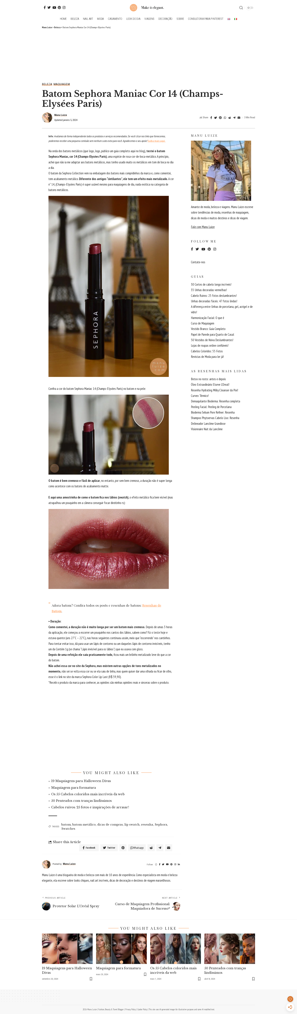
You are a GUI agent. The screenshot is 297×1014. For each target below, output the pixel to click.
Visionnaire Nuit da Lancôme (207, 429)
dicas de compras (110, 824)
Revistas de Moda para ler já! (207, 357)
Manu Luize (60, 115)
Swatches (68, 828)
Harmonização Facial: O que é (207, 318)
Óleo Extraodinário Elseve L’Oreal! (210, 384)
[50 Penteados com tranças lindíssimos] (229, 949)
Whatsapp (138, 848)
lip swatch (132, 824)
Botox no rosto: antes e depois (208, 379)
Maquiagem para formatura (73, 788)
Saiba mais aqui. (157, 141)
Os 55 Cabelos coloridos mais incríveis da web (88, 794)
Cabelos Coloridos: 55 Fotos (207, 351)
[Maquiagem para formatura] (121, 949)
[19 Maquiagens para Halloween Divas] (67, 949)
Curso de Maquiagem (202, 323)
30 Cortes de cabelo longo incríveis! (211, 284)
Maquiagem (61, 84)
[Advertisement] (148, 55)
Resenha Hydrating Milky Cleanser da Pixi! (214, 390)
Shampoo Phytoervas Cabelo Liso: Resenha (215, 418)
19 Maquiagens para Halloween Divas (81, 781)
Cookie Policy (142, 1009)
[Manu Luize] (148, 8)
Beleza (47, 84)
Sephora (161, 824)
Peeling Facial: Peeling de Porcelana (211, 407)
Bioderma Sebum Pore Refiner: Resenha (213, 412)
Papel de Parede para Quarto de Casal (212, 334)
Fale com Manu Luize (203, 227)
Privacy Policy (130, 1009)
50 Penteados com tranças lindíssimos (81, 801)
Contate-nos (198, 262)
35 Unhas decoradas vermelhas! (209, 290)
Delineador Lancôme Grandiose (208, 423)
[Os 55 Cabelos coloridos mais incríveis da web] (175, 949)
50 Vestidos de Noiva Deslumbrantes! (212, 340)
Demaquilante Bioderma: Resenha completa (215, 401)
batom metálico (84, 824)
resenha (147, 824)
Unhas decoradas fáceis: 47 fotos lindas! (214, 301)
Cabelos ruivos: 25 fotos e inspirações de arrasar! (90, 807)
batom (66, 824)
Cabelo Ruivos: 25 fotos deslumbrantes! (214, 296)
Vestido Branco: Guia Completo (208, 329)
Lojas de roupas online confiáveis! (209, 345)
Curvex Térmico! (200, 396)
